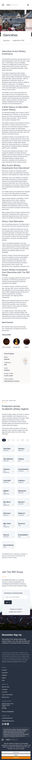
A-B (4, 440)
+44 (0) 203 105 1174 (7, 718)
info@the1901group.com (8, 720)
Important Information (12, 661)
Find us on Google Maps (8, 711)
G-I (13, 440)
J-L (18, 440)
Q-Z (27, 440)
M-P (23, 440)
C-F (9, 440)
